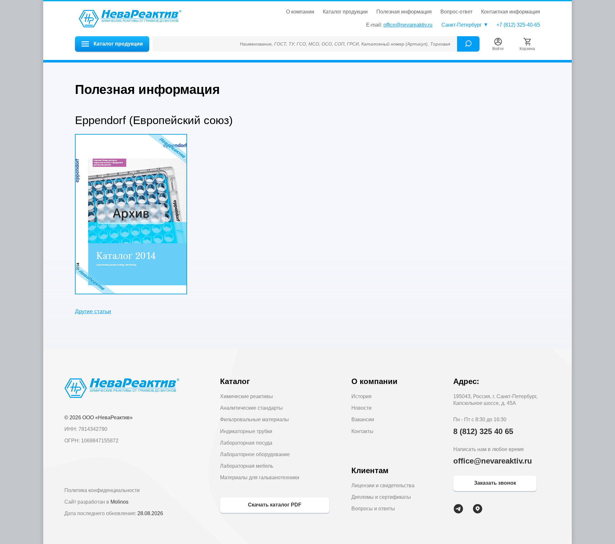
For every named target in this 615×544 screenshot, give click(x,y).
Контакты (362, 431)
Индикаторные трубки (246, 431)
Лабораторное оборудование (255, 454)
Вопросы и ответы (373, 508)
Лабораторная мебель (246, 466)
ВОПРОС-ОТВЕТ (456, 11)
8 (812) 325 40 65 (483, 431)
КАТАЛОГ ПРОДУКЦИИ (345, 11)
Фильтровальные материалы (254, 419)
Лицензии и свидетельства (382, 485)
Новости (361, 408)
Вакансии (362, 419)
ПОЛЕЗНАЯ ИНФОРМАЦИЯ (404, 11)
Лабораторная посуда (246, 443)
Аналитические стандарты (251, 408)
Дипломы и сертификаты (381, 497)
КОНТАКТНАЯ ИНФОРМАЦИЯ (510, 11)
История (361, 396)
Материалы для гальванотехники (259, 477)
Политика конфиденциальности (102, 490)
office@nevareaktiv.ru (407, 25)
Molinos (119, 502)
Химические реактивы (246, 396)
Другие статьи (93, 311)
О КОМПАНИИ (300, 11)
